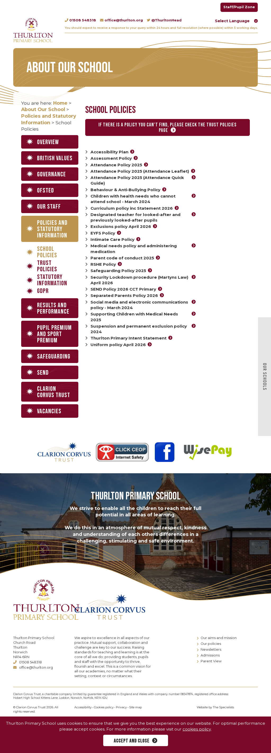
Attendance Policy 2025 (116, 164)
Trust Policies (47, 266)
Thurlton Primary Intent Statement (128, 338)
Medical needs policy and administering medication (134, 248)
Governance (51, 174)
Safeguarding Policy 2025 (118, 270)
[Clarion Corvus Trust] (113, 607)
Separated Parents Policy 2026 (124, 295)
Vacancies (49, 411)
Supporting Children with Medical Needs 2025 (134, 316)
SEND (43, 372)
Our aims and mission (219, 638)
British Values (55, 158)
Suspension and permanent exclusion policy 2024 (139, 329)
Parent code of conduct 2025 (122, 257)
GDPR (43, 291)
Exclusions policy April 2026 (121, 226)
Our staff (49, 206)
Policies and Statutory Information (52, 229)
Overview (48, 142)
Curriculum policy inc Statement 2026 (132, 208)
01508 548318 (82, 20)
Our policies (211, 644)
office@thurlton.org (124, 20)
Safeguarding (53, 356)
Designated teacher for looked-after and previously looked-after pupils (135, 217)
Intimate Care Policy (112, 239)
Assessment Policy (111, 158)
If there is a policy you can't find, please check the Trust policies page (167, 128)
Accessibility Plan (109, 151)
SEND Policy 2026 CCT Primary (123, 289)
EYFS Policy (103, 233)
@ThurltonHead (166, 20)
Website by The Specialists (215, 707)
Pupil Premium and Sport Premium (54, 334)
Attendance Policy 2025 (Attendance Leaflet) (140, 171)
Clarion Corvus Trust (53, 392)
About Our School (43, 109)
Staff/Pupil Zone (239, 7)
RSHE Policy (103, 264)
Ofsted (45, 190)
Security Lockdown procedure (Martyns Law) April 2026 (139, 280)
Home (60, 103)
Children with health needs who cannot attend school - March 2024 (133, 199)
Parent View (211, 661)
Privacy (121, 707)
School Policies (47, 252)
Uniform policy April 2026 (118, 344)
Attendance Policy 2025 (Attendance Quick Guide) (137, 180)
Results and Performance (53, 308)
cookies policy (197, 729)
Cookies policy (104, 707)
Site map (135, 707)
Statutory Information (52, 280)
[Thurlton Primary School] (33, 30)
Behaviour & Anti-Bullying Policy (125, 189)
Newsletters (211, 649)
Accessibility (83, 707)
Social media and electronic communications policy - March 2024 (139, 305)
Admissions (210, 655)
